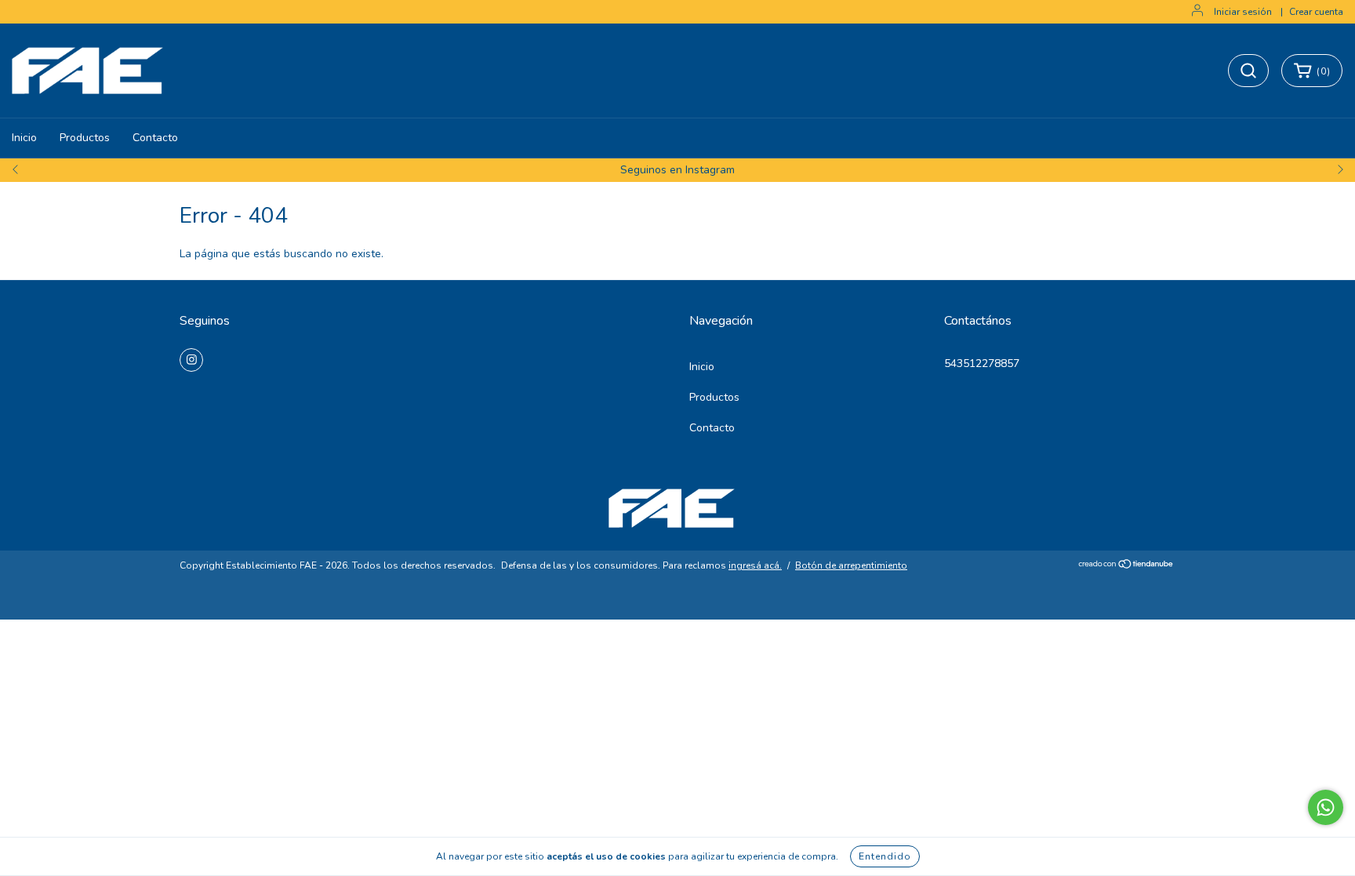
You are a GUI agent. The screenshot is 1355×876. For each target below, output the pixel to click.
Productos (85, 137)
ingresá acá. (755, 565)
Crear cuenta (1316, 11)
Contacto (155, 137)
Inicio (24, 137)
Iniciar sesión (1243, 11)
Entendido (885, 856)
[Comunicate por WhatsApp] (1325, 807)
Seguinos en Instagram (677, 169)
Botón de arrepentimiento (851, 565)
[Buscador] (1248, 70)
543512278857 (981, 363)
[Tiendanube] (1126, 566)
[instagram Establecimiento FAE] (191, 360)
